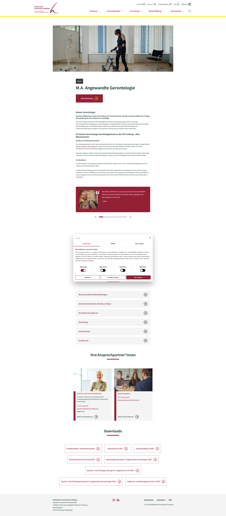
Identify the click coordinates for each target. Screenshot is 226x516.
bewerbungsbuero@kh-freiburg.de (128, 400)
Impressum (161, 500)
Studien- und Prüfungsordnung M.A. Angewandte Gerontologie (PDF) (88, 481)
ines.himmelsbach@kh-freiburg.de (87, 409)
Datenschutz (148, 500)
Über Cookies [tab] (139, 243)
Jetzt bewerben (87, 98)
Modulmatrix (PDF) (115, 448)
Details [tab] (113, 243)
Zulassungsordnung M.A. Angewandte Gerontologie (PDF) (129, 459)
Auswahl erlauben (113, 277)
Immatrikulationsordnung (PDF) (82, 459)
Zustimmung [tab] (86, 243)
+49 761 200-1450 (82, 406)
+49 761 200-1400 (123, 397)
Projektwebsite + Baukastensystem (80, 448)
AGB (170, 500)
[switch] (103, 270)
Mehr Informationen (85, 417)
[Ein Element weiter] (130, 217)
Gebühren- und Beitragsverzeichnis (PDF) (143, 481)
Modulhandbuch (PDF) (145, 448)
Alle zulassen (138, 277)
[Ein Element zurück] (96, 217)
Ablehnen (88, 277)
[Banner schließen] (150, 237)
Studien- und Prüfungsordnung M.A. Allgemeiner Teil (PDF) (110, 470)
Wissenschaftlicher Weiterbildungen (87, 146)
